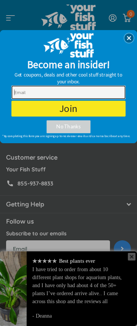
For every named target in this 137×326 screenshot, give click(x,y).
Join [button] (68, 108)
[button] (129, 38)
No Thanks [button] (68, 126)
